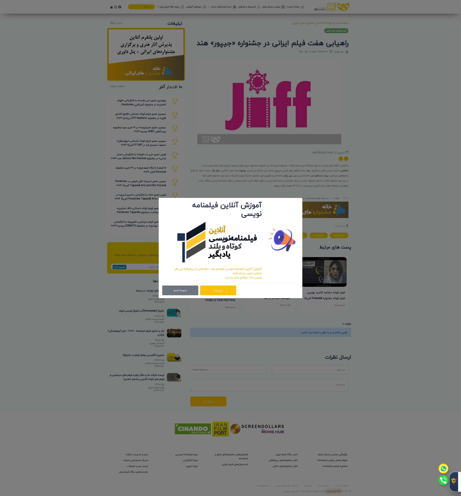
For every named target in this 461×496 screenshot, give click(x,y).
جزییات (218, 290)
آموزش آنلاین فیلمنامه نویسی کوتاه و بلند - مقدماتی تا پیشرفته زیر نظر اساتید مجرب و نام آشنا (218, 271)
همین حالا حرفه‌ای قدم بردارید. (243, 277)
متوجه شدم (180, 290)
